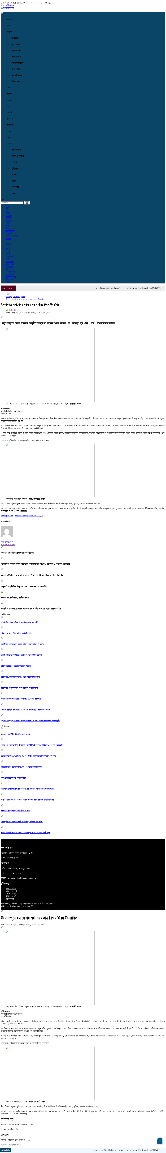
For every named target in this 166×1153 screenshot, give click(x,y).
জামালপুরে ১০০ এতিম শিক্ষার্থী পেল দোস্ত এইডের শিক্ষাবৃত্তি (22, 821)
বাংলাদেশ (10, 100)
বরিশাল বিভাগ (16, 56)
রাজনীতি (10, 112)
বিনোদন (9, 94)
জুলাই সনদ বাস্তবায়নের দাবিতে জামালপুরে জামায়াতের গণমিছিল (22, 644)
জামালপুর (10, 125)
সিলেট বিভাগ (16, 81)
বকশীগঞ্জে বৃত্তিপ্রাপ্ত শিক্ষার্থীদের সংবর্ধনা (15, 810)
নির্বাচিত (8, 220)
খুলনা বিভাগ (16, 44)
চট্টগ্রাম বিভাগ (16, 50)
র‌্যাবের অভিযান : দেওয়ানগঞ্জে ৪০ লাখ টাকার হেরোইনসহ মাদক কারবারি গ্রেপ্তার (32, 575)
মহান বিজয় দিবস (27, 515)
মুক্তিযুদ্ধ (15, 168)
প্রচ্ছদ (9, 19)
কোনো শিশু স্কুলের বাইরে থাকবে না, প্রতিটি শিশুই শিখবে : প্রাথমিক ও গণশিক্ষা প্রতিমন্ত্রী (35, 564)
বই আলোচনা (16, 150)
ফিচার (9, 131)
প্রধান (8, 223)
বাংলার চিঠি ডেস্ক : (15, 310)
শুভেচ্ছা (14, 174)
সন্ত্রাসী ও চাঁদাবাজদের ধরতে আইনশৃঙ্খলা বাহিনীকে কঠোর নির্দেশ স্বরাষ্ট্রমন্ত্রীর (31, 608)
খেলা (8, 87)
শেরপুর (14, 181)
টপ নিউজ (9, 218)
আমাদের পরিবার (11, 888)
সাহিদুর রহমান (38, 515)
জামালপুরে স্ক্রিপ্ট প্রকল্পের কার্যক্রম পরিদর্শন (16, 666)
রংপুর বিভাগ (16, 69)
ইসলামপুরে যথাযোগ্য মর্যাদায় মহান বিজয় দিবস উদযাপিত (25, 299)
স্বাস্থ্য (14, 193)
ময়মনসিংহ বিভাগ (17, 63)
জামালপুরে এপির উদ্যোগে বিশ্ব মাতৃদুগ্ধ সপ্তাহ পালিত (19, 688)
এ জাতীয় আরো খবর (8, 544)
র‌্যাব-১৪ (10, 119)
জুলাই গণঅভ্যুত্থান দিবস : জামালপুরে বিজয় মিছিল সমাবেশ (21, 655)
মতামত (14, 162)
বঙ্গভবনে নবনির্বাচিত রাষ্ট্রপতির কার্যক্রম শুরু (91, 288)
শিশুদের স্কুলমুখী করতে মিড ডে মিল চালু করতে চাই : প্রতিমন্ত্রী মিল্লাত (25, 709)
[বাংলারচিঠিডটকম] (7, 5)
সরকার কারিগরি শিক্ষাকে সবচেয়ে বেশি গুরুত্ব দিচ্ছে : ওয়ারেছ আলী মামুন (25, 832)
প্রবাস (9, 137)
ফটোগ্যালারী (10, 899)
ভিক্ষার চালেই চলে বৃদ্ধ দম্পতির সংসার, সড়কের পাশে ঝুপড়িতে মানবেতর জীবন (27, 800)
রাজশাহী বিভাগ (17, 75)
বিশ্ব (8, 106)
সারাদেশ (9, 32)
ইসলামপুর (4, 515)
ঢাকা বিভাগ (15, 38)
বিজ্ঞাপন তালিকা (11, 894)
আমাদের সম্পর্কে (11, 891)
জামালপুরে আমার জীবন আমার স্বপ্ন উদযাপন (16, 633)
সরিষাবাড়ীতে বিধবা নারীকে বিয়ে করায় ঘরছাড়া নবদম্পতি (19, 622)
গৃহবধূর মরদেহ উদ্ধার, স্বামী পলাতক (15, 597)
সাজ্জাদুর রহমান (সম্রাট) (25, 906)
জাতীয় (9, 25)
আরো (9, 143)
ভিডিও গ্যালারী (11, 896)
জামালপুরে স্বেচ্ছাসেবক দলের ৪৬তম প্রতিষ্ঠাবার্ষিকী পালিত (20, 677)
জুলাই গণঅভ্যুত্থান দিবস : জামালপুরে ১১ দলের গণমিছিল (21, 699)
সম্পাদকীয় (15, 187)
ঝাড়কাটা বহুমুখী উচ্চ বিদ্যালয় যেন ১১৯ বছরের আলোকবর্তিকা (24, 586)
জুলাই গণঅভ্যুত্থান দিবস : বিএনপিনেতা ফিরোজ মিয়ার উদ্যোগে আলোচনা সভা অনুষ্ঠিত (30, 720)
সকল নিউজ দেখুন (7, 542)
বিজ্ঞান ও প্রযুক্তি (18, 156)
